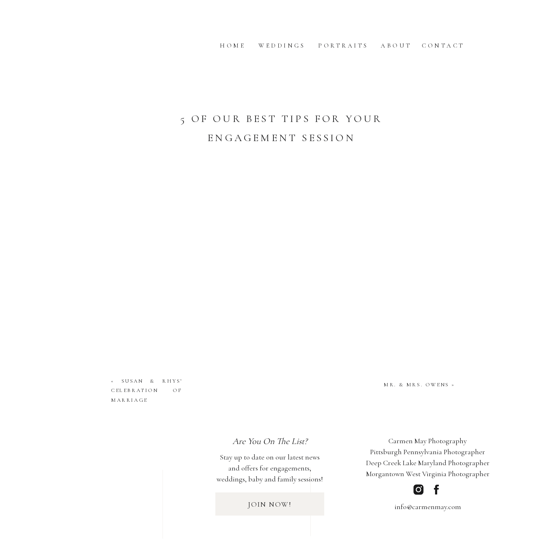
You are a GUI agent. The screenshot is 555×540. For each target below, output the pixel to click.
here (188, 187)
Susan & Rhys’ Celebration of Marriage (146, 390)
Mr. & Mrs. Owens (416, 384)
